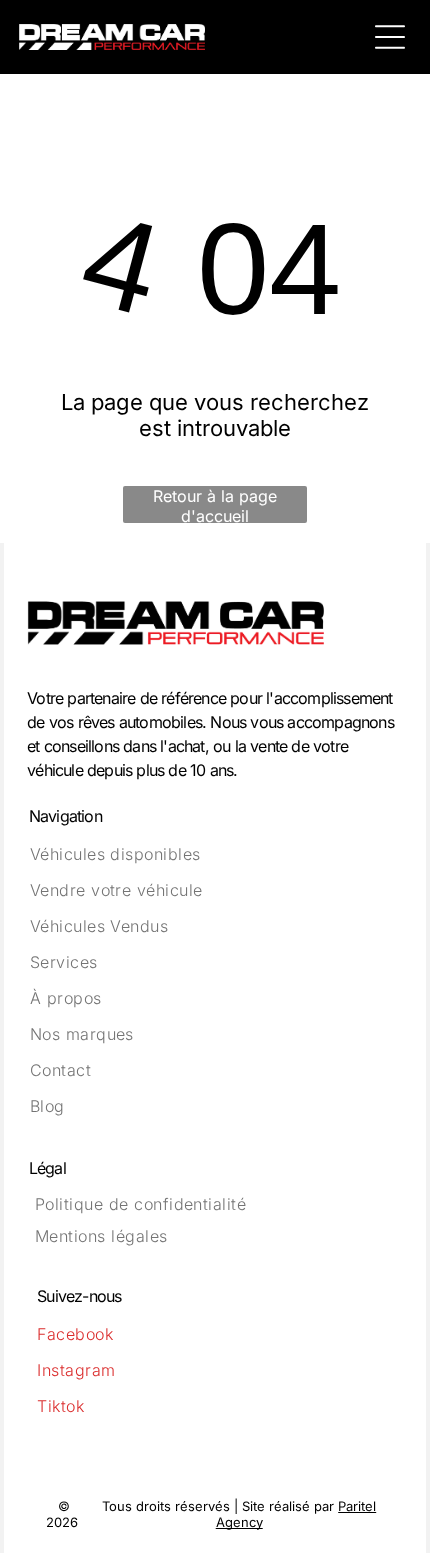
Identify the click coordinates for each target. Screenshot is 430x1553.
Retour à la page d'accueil (215, 504)
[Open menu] (390, 37)
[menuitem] (215, 854)
